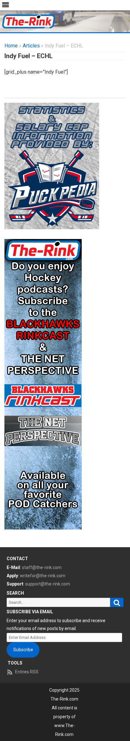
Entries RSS (26, 671)
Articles (31, 46)
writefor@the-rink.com (42, 575)
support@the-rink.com (47, 583)
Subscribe (23, 649)
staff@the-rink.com (42, 567)
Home (11, 46)
